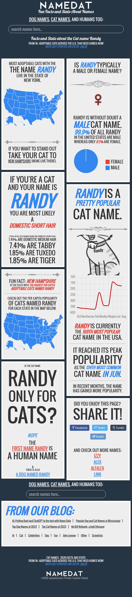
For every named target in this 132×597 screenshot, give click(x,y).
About (85, 578)
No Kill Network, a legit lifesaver (87, 527)
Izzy (97, 455)
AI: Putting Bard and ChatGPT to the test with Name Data (41, 521)
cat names (60, 19)
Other (84, 535)
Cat (21, 535)
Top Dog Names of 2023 (24, 527)
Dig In (83, 46)
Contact (76, 578)
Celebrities (34, 535)
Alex (97, 462)
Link (97, 474)
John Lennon (69, 535)
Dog (47, 535)
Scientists (97, 535)
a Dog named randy (33, 474)
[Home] (65, 575)
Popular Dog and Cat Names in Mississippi (98, 521)
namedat (53, 578)
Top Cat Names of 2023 (54, 527)
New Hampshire (19, 160)
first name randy (30, 448)
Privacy (67, 578)
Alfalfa (97, 468)
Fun (56, 535)
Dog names (39, 19)
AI (13, 535)
